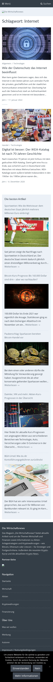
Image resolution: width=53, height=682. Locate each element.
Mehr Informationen (26, 675)
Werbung (6, 634)
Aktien (5, 596)
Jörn (4, 100)
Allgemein (6, 63)
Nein (37, 668)
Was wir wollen (9, 627)
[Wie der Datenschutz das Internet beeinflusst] (26, 43)
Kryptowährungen (10, 604)
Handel (5, 145)
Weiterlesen (11, 266)
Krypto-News (32, 553)
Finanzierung (8, 611)
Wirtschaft (7, 588)
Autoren (6, 642)
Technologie (18, 63)
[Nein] (49, 666)
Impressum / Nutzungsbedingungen (19, 650)
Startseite (6, 581)
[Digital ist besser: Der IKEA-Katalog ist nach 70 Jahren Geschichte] (26, 125)
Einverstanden (21, 668)
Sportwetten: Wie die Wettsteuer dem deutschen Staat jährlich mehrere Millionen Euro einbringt (23, 209)
